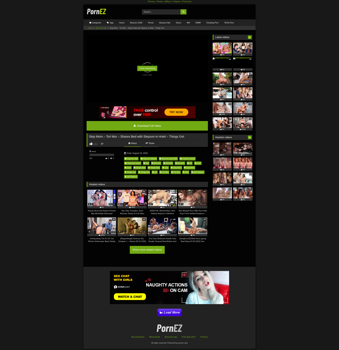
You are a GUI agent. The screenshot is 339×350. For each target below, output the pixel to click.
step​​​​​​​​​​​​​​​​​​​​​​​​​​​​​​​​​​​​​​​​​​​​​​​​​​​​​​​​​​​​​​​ (166, 168)
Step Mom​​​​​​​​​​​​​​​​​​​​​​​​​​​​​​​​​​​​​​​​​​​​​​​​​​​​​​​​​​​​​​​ (177, 168)
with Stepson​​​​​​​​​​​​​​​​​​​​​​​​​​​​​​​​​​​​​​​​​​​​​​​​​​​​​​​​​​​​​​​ (132, 177)
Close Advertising (147, 68)
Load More (172, 312)
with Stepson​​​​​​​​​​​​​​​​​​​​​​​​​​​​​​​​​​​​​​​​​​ (199, 172)
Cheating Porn (212, 23)
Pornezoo (186, 1)
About (134, 143)
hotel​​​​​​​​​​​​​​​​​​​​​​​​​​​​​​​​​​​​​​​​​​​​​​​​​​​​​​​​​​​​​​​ (199, 163)
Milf (188, 23)
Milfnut (168, 1)
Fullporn (176, 1)
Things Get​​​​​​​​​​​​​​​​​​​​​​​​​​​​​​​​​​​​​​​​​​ (145, 172)
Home (90, 28)
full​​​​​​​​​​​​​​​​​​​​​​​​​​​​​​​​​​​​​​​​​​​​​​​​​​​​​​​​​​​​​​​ (190, 163)
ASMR (198, 23)
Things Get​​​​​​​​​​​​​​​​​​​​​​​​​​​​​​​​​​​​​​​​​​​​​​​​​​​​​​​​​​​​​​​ (131, 172)
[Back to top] (331, 342)
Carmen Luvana (189, 159)
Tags (111, 23)
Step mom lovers (133, 163)
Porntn (160, 1)
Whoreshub (154, 337)
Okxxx (178, 23)
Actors (121, 23)
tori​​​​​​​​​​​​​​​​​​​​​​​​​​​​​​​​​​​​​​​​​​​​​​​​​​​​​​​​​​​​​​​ (156, 172)
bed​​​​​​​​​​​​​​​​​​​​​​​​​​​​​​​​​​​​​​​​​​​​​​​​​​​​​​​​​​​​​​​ (147, 163)
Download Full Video (148, 125)
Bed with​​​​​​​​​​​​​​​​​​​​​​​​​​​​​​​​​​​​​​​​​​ (181, 163)
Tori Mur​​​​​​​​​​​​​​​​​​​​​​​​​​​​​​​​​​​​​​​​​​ (177, 172)
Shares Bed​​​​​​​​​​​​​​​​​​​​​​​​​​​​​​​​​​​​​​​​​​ (154, 168)
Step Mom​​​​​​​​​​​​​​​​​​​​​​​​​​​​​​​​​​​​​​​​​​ (190, 168)
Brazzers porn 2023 (169, 159)
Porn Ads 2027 (189, 337)
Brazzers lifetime (149, 159)
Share (151, 143)
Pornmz (151, 1)
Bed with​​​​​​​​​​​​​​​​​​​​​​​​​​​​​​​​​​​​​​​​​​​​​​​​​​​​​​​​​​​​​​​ (169, 163)
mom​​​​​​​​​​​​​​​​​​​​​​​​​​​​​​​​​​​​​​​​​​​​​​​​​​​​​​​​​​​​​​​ (129, 168)
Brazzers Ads (164, 23)
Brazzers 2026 (136, 23)
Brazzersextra (137, 337)
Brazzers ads (171, 337)
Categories (96, 23)
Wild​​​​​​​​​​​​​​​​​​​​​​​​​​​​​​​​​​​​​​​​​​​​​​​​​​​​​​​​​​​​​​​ (186, 172)
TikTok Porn (229, 23)
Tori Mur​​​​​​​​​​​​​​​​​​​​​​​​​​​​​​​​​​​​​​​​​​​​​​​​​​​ (165, 172)
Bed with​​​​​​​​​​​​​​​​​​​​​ (157, 163)
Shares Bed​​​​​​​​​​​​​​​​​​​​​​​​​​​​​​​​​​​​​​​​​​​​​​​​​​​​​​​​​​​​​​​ (140, 168)
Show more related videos (147, 249)
